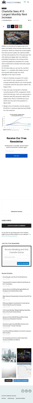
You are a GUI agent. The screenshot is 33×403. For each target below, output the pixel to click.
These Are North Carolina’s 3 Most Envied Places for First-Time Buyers (16, 283)
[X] (12, 26)
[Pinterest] (16, 26)
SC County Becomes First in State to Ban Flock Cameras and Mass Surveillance (15, 338)
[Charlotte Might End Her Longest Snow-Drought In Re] (9, 355)
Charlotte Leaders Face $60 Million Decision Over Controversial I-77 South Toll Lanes (16, 324)
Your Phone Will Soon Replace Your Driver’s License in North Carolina (17, 331)
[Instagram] (26, 391)
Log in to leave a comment (16, 225)
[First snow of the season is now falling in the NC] (9, 370)
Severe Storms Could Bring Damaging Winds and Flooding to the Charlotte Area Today (16, 290)
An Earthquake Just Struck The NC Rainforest (15, 277)
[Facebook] (8, 26)
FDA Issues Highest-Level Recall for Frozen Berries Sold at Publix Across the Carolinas (16, 304)
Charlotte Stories (7, 20)
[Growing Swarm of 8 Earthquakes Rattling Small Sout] (24, 370)
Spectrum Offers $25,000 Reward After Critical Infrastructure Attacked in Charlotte (15, 318)
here (7, 70)
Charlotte (4, 8)
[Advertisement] (16, 179)
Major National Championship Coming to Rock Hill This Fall (17, 297)
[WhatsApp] (20, 26)
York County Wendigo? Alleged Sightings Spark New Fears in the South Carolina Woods (16, 311)
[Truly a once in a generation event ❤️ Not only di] (24, 355)
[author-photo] (16, 209)
